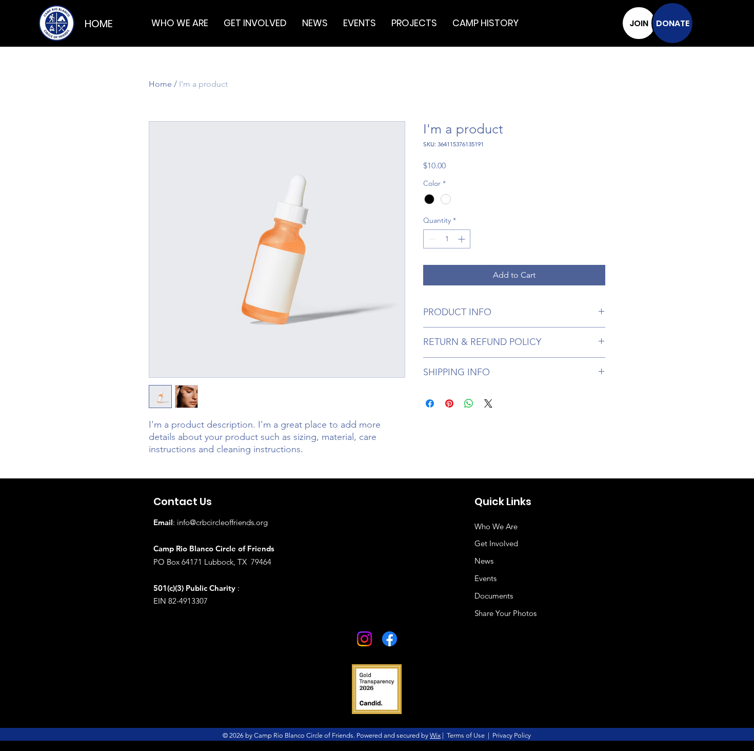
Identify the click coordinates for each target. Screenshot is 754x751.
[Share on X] (488, 403)
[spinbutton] (447, 239)
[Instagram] (364, 639)
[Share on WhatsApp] (469, 403)
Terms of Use (466, 735)
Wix (435, 735)
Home (160, 84)
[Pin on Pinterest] (449, 403)
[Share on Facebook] (430, 403)
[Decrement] (431, 239)
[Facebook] (390, 639)
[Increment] (462, 239)
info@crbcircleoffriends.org (222, 522)
